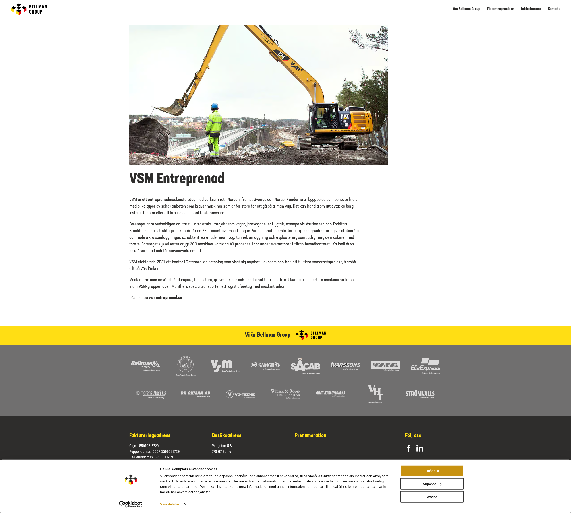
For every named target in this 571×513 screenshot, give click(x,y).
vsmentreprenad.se (165, 298)
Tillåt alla (432, 471)
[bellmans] (145, 363)
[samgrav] (265, 364)
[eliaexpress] (425, 360)
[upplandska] (186, 358)
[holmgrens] (151, 392)
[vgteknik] (240, 392)
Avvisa (432, 497)
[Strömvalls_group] (420, 392)
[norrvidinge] (385, 363)
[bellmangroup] (29, 5)
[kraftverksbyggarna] (330, 393)
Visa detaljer (170, 504)
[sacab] (305, 360)
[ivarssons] (345, 364)
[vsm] (225, 362)
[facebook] (408, 448)
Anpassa (429, 484)
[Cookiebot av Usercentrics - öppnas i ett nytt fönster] (130, 504)
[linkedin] (419, 448)
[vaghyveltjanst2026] (375, 387)
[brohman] (195, 393)
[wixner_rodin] (285, 391)
